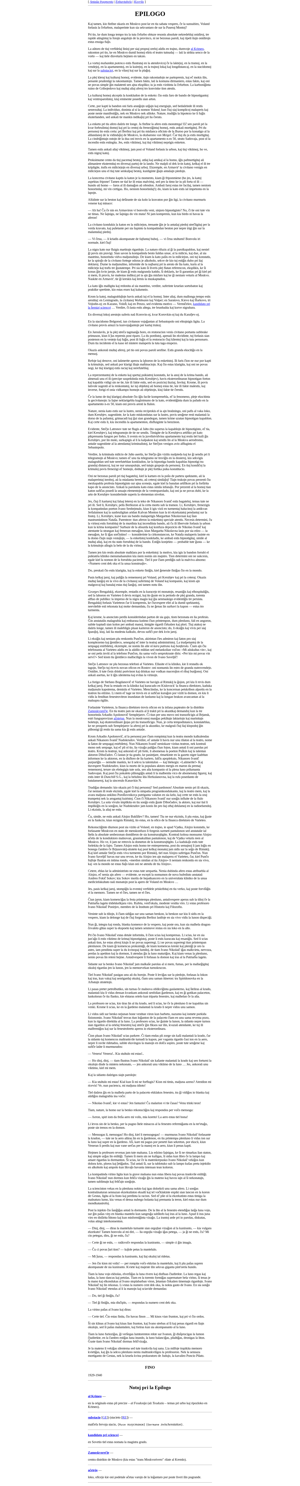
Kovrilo (139, 1)
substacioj (106, 70)
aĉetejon (119, 718)
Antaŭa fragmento (101, 1)
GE (104, 1417)
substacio (94, 1417)
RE (124, 1417)
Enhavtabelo (124, 1)
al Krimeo (197, 48)
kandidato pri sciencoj (103, 1435)
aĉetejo (93, 1470)
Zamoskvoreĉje (98, 711)
